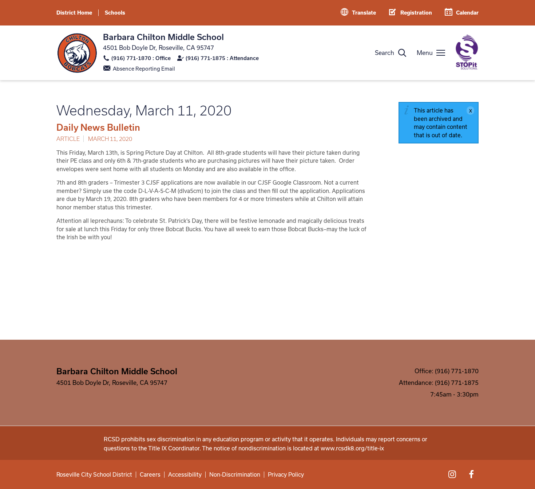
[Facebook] (471, 474)
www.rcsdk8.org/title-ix (352, 448)
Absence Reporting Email (144, 69)
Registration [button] (416, 12)
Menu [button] (425, 52)
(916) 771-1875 (205, 58)
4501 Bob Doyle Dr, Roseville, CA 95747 (158, 47)
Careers (150, 475)
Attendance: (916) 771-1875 (439, 382)
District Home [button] (74, 12)
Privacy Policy (286, 475)
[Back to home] (77, 53)
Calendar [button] (467, 12)
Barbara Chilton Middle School (163, 37)
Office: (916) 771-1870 (447, 370)
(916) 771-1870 (131, 58)
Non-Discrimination (234, 475)
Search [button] (384, 52)
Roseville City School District (94, 475)
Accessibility (185, 475)
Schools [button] (115, 12)
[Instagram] (452, 474)
